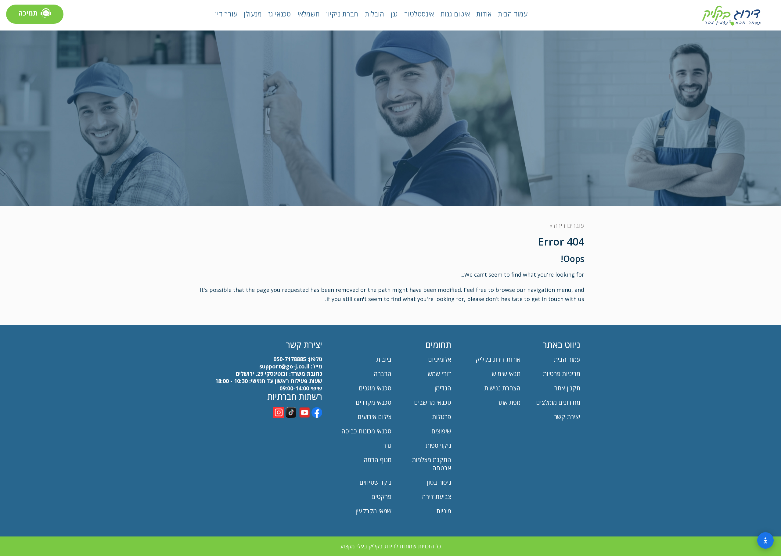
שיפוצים (441, 431)
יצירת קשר (567, 417)
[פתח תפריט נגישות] (765, 540)
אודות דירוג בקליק (498, 359)
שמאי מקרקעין (373, 511)
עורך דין (226, 13)
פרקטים (381, 497)
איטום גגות (455, 13)
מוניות (443, 511)
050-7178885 (289, 359)
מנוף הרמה (377, 460)
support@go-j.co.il (284, 366)
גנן (394, 13)
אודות (483, 13)
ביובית (383, 359)
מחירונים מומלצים (558, 402)
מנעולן (253, 13)
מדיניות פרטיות (561, 374)
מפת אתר (508, 402)
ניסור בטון (439, 482)
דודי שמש (439, 374)
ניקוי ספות (438, 445)
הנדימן (442, 388)
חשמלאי (308, 13)
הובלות (374, 13)
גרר (387, 445)
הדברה (382, 374)
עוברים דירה (569, 225)
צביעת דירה (436, 497)
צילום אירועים (374, 417)
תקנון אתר (566, 388)
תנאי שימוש (506, 374)
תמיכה (28, 12)
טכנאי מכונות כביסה (366, 431)
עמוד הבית (512, 13)
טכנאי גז (279, 13)
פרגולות (441, 417)
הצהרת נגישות (502, 388)
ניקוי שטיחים (375, 482)
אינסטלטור (419, 13)
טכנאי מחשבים (432, 402)
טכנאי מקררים (373, 402)
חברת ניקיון (342, 13)
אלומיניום (439, 359)
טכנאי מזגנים (375, 388)
